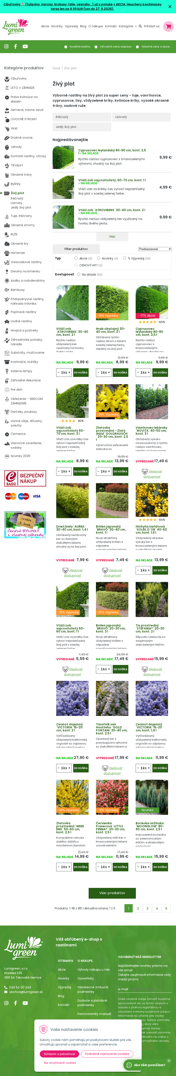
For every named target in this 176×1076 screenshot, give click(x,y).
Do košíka (81, 372)
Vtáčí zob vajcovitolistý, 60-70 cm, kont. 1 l (112, 180)
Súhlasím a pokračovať (59, 1054)
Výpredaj (71, 26)
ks (65, 372)
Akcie (45, 26)
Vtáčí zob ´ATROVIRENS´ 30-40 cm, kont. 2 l (111, 210)
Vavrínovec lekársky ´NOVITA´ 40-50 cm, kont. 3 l (151, 430)
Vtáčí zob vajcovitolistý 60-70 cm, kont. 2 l (70, 430)
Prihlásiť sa (151, 26)
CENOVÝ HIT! (90, 265)
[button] (168, 1060)
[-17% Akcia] (152, 302)
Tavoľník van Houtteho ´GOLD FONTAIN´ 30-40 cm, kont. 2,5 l (112, 728)
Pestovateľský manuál (94, 1014)
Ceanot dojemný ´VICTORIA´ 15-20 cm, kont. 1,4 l (149, 727)
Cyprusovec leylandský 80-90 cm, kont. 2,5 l (112, 151)
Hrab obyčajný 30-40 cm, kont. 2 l (110, 330)
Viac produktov (112, 892)
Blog (61, 996)
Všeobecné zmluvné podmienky (92, 989)
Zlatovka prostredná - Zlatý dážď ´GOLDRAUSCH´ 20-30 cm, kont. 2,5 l (112, 433)
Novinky (57, 26)
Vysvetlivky (85, 978)
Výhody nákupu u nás (93, 969)
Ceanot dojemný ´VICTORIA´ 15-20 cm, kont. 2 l (69, 727)
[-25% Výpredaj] (72, 599)
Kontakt (64, 1005)
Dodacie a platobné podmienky (92, 1002)
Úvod (56, 68)
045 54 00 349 (20, 987)
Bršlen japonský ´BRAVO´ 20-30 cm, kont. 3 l (111, 628)
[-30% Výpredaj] (112, 599)
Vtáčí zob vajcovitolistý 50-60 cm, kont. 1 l (70, 628)
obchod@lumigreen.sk (26, 992)
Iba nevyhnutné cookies (60, 1062)
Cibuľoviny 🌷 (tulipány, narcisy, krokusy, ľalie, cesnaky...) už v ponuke (58, 4)
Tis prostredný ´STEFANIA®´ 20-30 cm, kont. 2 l (150, 628)
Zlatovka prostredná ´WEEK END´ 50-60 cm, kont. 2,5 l (70, 827)
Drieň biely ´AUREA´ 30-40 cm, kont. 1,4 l (72, 528)
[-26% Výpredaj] (112, 401)
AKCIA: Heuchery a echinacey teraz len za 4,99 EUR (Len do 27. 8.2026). (106, 6)
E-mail (123, 989)
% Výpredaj (139, 258)
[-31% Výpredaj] (112, 302)
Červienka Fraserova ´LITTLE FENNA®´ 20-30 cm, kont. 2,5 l (110, 827)
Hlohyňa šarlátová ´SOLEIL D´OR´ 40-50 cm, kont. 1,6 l (151, 529)
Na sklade (92, 274)
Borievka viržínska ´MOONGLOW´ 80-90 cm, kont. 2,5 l (150, 826)
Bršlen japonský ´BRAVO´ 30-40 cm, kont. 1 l (111, 529)
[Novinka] (152, 797)
